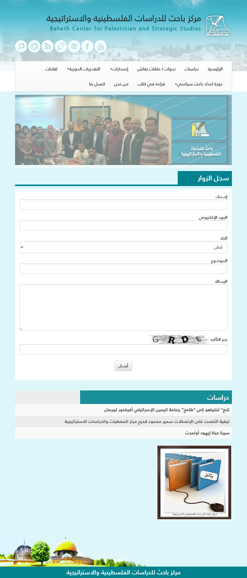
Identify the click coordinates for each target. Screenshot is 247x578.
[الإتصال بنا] (74, 49)
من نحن (121, 83)
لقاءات (51, 68)
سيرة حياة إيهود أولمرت (207, 432)
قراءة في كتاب (151, 83)
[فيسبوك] (87, 49)
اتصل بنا (97, 83)
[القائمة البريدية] (34, 49)
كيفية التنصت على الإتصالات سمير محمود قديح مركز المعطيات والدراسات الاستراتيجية (147, 421)
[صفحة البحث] (21, 49)
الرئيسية (215, 68)
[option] (123, 131)
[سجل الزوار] (61, 49)
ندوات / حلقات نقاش (156, 68)
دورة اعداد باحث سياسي (200, 83)
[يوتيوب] (101, 49)
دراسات (192, 68)
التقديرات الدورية (84, 68)
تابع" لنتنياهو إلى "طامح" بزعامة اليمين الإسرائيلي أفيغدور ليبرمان (167, 409)
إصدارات (120, 68)
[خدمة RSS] (48, 49)
